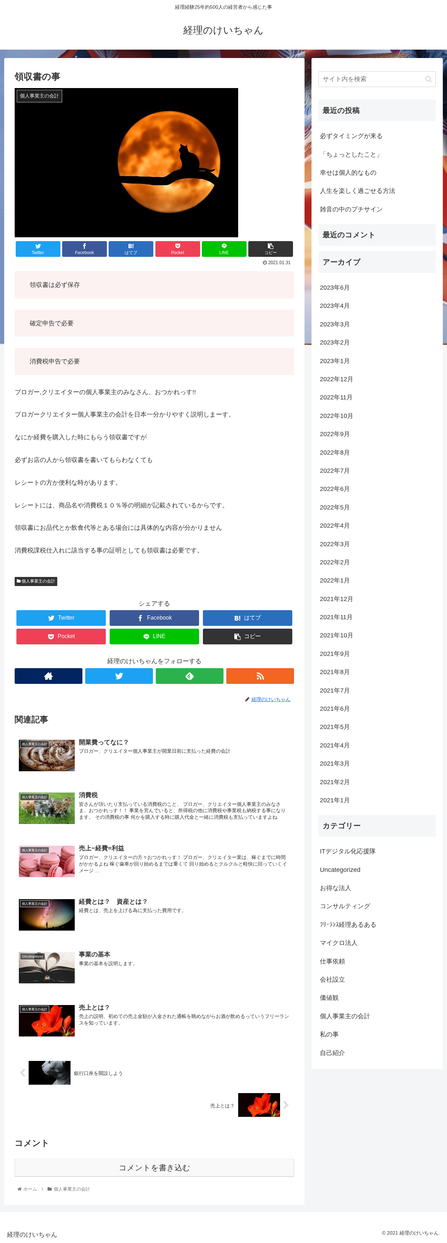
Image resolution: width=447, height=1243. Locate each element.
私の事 (329, 1034)
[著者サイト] (48, 676)
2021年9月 (335, 653)
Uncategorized (340, 869)
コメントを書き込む (154, 1167)
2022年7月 (335, 470)
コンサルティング (345, 906)
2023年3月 (335, 324)
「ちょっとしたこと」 (351, 154)
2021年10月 (336, 635)
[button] (429, 79)
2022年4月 (335, 525)
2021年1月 (335, 800)
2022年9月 (335, 434)
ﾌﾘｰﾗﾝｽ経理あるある (348, 924)
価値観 (329, 997)
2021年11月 (336, 617)
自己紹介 (332, 1052)
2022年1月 (335, 580)
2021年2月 (335, 782)
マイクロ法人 (339, 942)
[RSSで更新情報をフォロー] (260, 676)
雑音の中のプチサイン (351, 209)
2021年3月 (335, 763)
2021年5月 (335, 726)
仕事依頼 (332, 961)
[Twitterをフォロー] (119, 676)
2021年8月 (335, 672)
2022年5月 (335, 507)
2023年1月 (335, 360)
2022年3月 (335, 544)
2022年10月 (336, 415)
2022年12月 (336, 379)
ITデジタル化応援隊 (348, 851)
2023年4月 (335, 305)
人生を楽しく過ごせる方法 (357, 190)
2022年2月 (335, 562)
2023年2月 (335, 342)
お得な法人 (335, 887)
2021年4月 (335, 745)
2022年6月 (335, 488)
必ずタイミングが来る (351, 135)
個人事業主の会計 (38, 581)
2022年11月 (336, 397)
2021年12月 (336, 598)
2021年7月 (335, 690)
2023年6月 (335, 287)
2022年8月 (335, 452)
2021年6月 (335, 708)
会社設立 (332, 979)
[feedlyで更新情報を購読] (190, 676)
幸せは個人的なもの (348, 172)
